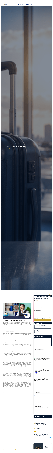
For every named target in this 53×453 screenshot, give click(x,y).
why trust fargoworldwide (39, 349)
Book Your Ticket (38, 406)
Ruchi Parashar (37, 373)
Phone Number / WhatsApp (38, 307)
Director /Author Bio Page (39, 369)
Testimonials (27, 4)
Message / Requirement (37, 310)
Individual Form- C (38, 388)
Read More (36, 372)
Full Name (35, 300)
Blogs (31, 4)
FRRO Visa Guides (20, 4)
